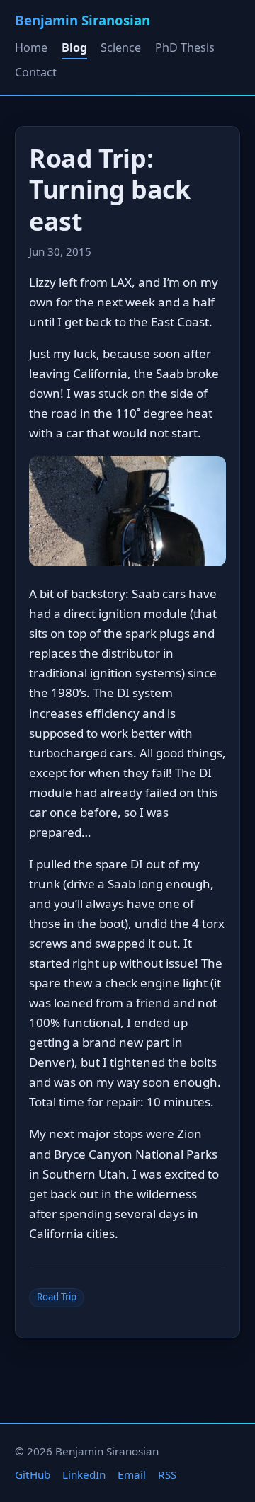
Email (132, 1474)
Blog (74, 47)
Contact (36, 72)
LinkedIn (84, 1474)
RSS (167, 1474)
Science (121, 47)
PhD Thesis (185, 47)
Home (31, 47)
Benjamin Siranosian (82, 20)
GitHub (32, 1474)
